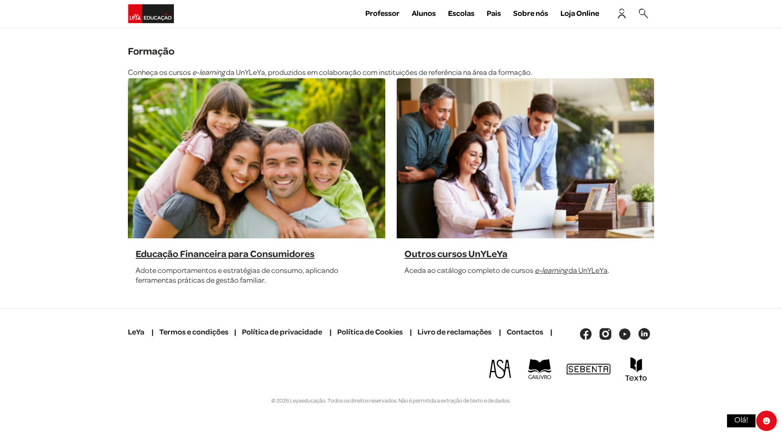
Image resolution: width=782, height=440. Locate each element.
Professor (382, 14)
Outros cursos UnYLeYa (455, 254)
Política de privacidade (282, 332)
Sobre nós (530, 14)
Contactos (525, 332)
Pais (494, 14)
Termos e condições (193, 332)
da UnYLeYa (571, 271)
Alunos (424, 14)
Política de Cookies (370, 332)
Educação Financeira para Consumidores (225, 254)
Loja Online (579, 14)
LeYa (136, 332)
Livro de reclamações (454, 332)
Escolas (461, 14)
